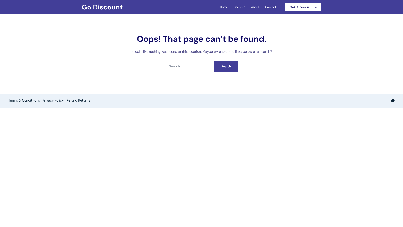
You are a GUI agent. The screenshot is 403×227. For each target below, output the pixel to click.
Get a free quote (303, 7)
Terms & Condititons (24, 100)
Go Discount (102, 7)
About (255, 7)
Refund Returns (78, 100)
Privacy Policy (53, 100)
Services (239, 7)
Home (224, 7)
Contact (270, 7)
